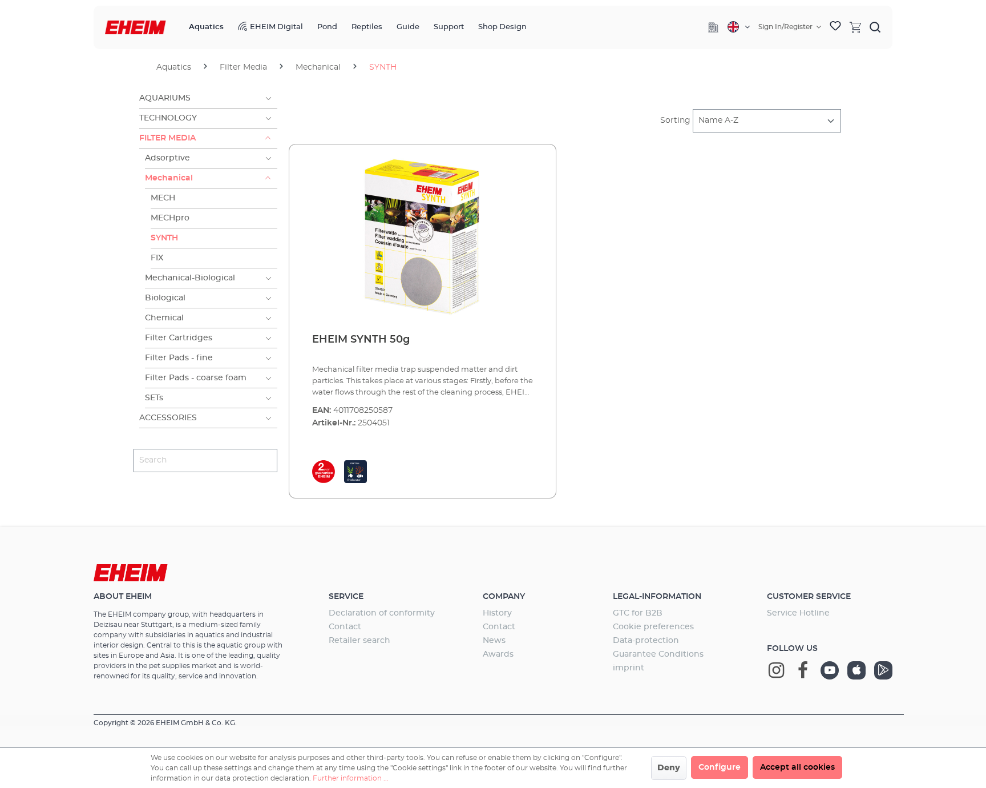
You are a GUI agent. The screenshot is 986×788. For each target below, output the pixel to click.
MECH (163, 198)
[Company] (713, 27)
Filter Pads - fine (179, 358)
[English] (739, 27)
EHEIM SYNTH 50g (361, 340)
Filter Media (167, 138)
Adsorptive (167, 158)
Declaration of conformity (382, 613)
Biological (165, 298)
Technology (168, 118)
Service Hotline (798, 613)
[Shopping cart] (855, 27)
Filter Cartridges (178, 338)
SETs (154, 398)
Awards (498, 654)
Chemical (164, 318)
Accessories (168, 418)
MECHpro (170, 218)
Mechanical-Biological (190, 278)
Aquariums (165, 98)
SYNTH (164, 238)
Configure (719, 767)
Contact (345, 627)
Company (504, 597)
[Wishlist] (835, 27)
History (497, 613)
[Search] (875, 27)
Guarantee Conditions (658, 654)
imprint (628, 668)
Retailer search (359, 641)
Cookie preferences (653, 627)
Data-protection (646, 641)
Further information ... (351, 778)
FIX (157, 258)
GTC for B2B (637, 613)
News (494, 641)
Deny (668, 768)
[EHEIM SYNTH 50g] (422, 239)
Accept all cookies (797, 767)
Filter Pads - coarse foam (195, 378)
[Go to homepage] (135, 28)
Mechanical (169, 178)
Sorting (675, 120)
